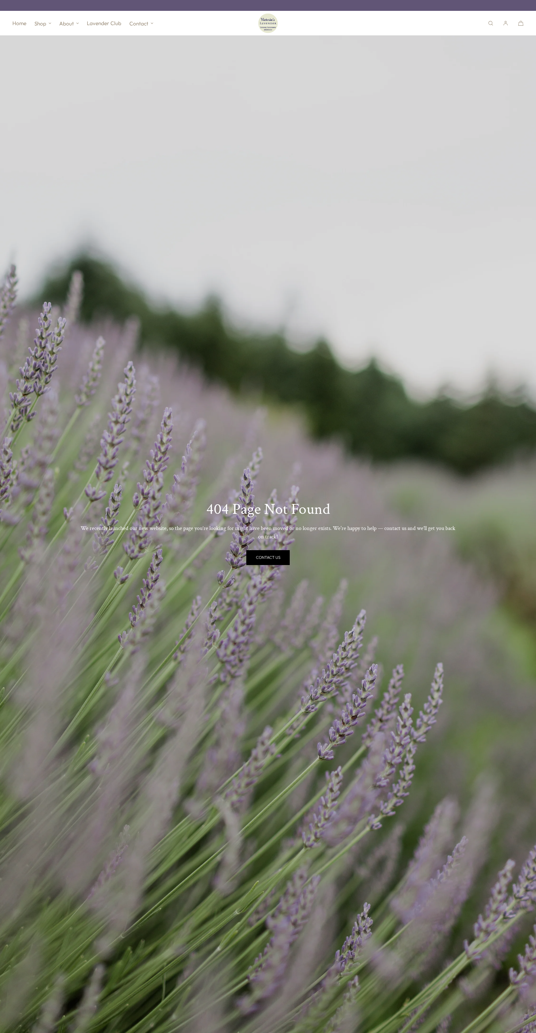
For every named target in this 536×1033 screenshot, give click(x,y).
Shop (40, 23)
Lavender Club (104, 23)
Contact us (268, 557)
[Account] (505, 23)
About (66, 23)
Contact (138, 23)
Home (19, 23)
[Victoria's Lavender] (268, 23)
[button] (490, 23)
